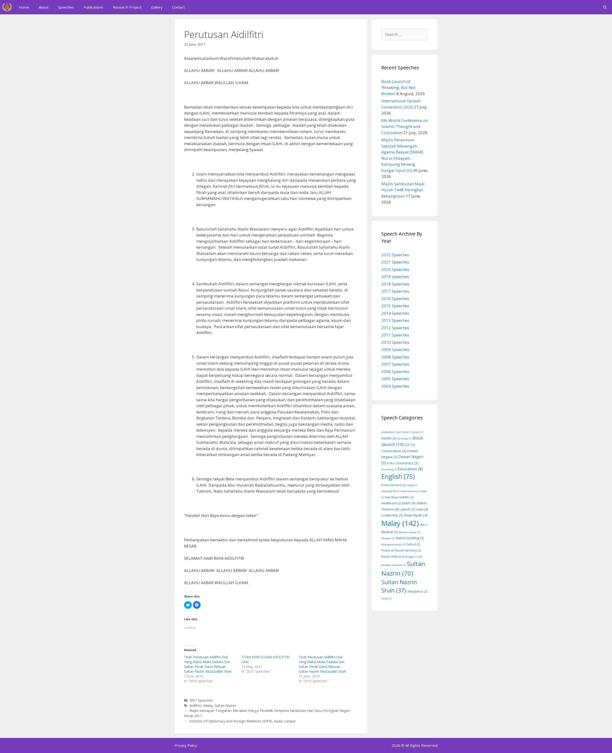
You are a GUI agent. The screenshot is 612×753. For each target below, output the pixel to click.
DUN (391, 463)
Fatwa (411, 485)
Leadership (392, 515)
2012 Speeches (395, 327)
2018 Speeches (395, 284)
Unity (386, 598)
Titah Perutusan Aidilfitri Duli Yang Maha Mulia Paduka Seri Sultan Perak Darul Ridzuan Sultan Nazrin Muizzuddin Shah (208, 664)
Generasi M (390, 491)
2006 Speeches (395, 371)
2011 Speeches (395, 335)
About (44, 7)
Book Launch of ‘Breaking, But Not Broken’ (398, 87)
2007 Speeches (395, 364)
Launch (407, 509)
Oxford (413, 544)
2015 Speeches (395, 305)
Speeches (66, 7)
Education (410, 469)
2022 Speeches (395, 255)
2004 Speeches (395, 386)
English (398, 476)
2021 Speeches (395, 262)
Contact (178, 7)
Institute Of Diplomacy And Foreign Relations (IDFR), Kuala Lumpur (242, 721)
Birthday (405, 438)
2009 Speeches (395, 349)
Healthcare (391, 503)
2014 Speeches (395, 313)
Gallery (157, 7)
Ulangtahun (417, 591)
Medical (389, 532)
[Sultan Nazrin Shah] (7, 7)
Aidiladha (389, 432)
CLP (409, 444)
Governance (409, 491)
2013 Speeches (395, 320)
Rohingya (409, 556)
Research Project (127, 7)
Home (24, 7)
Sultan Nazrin (225, 705)
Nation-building (410, 538)
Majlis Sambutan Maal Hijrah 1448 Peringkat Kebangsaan (403, 190)
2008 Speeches (395, 357)
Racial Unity (391, 557)
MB (423, 525)
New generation (393, 544)
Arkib (418, 432)
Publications (93, 7)
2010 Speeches (395, 342)
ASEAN (389, 438)
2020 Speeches (395, 269)
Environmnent (393, 485)
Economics (407, 463)
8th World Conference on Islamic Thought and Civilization (404, 126)
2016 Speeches (395, 298)
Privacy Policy (186, 745)
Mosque (388, 538)
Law (422, 509)
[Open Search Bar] (605, 7)
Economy (389, 469)
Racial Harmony (408, 550)
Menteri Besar (409, 532)
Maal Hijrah (415, 515)
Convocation (393, 450)
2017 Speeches (201, 700)
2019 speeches (395, 276)
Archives (405, 432)
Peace (387, 550)
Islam (408, 502)
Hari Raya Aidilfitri (399, 497)
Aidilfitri (195, 705)
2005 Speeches (395, 378)
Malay (208, 705)
